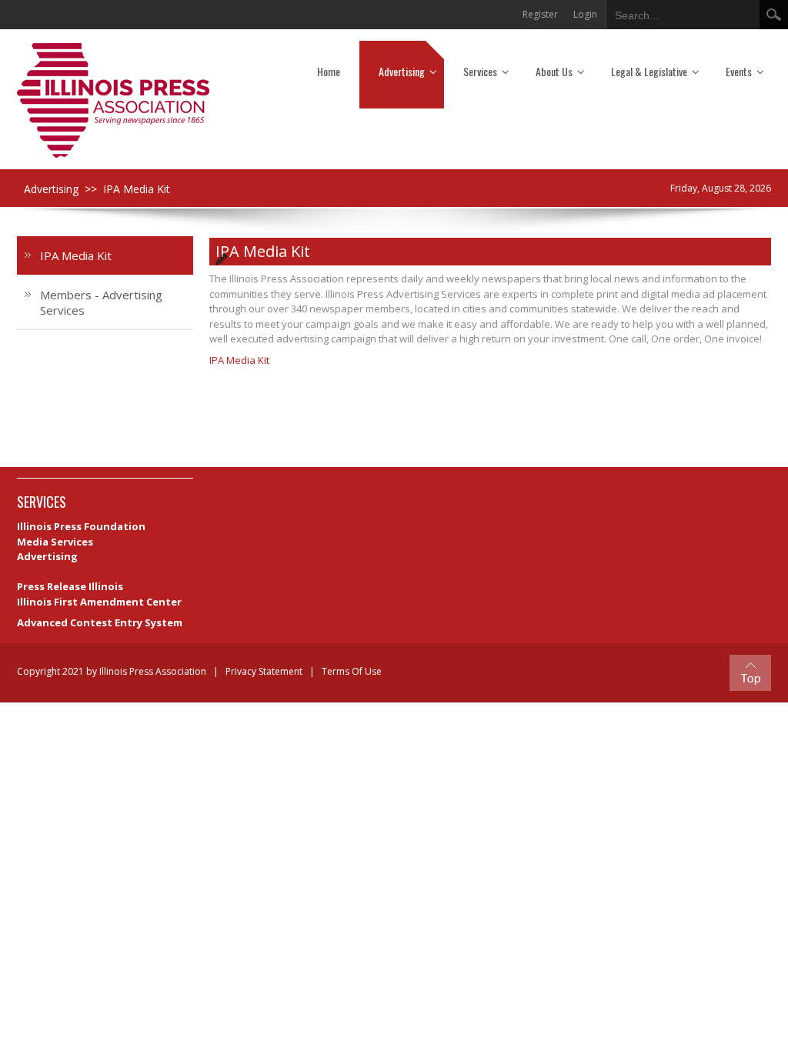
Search (774, 14)
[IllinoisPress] (113, 99)
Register (540, 14)
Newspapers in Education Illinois (101, 572)
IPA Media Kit (239, 360)
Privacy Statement (263, 671)
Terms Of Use (352, 671)
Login (585, 14)
